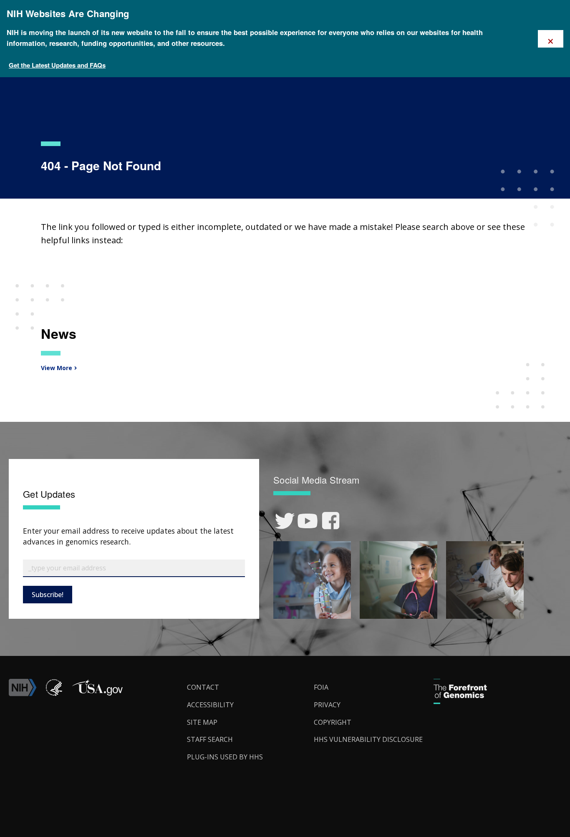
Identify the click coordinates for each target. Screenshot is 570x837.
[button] (97, 693)
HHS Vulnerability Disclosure (368, 739)
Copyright (332, 722)
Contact (203, 687)
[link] (284, 520)
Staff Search (210, 739)
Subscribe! (47, 594)
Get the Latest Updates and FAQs (57, 65)
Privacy (327, 704)
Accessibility (210, 704)
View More (55, 368)
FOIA (321, 687)
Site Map (202, 722)
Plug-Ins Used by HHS (225, 756)
